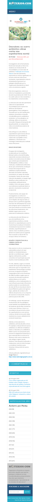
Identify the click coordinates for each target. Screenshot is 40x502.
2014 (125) (12, 457)
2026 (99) (11, 409)
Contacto (28, 498)
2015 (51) (11, 453)
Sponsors (24, 498)
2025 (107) (12, 413)
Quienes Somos (14, 498)
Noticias (12, 57)
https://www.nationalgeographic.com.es (20, 357)
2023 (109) (12, 421)
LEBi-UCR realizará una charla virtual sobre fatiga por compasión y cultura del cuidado (19, 394)
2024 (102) (12, 417)
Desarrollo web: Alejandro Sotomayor (23, 500)
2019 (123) (12, 437)
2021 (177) (12, 429)
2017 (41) (11, 445)
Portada (9, 498)
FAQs (20, 498)
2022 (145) (12, 425)
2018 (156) (12, 441)
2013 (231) (12, 461)
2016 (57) (11, 449)
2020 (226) (12, 433)
